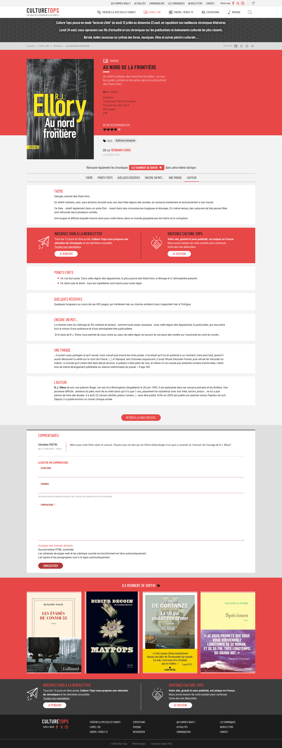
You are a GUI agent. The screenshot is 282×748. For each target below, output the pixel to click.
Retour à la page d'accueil (141, 417)
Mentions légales (139, 743)
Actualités (140, 3)
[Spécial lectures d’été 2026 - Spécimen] (228, 632)
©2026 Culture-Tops (118, 743)
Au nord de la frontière (77, 46)
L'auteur (191, 177)
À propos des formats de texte (55, 545)
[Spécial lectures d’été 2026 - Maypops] (112, 632)
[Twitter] (62, 727)
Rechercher (250, 12)
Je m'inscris (66, 254)
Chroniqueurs (156, 3)
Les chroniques (176, 3)
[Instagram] (66, 727)
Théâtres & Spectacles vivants (118, 12)
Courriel (45, 483)
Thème (89, 177)
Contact (210, 3)
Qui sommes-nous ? (121, 3)
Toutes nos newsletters (68, 247)
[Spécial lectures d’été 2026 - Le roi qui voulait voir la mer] (170, 632)
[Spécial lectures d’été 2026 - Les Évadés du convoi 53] (54, 632)
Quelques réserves (129, 177)
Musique (236, 12)
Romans (57, 46)
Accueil (30, 46)
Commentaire (47, 504)
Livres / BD (154, 12)
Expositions (212, 12)
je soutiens (179, 254)
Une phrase (175, 177)
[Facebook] (57, 727)
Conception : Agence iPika (161, 743)
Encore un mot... (154, 177)
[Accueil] (43, 12)
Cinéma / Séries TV (183, 12)
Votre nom (46, 468)
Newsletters (195, 3)
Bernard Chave (121, 150)
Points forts (105, 177)
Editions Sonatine (125, 140)
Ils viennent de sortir (145, 167)
